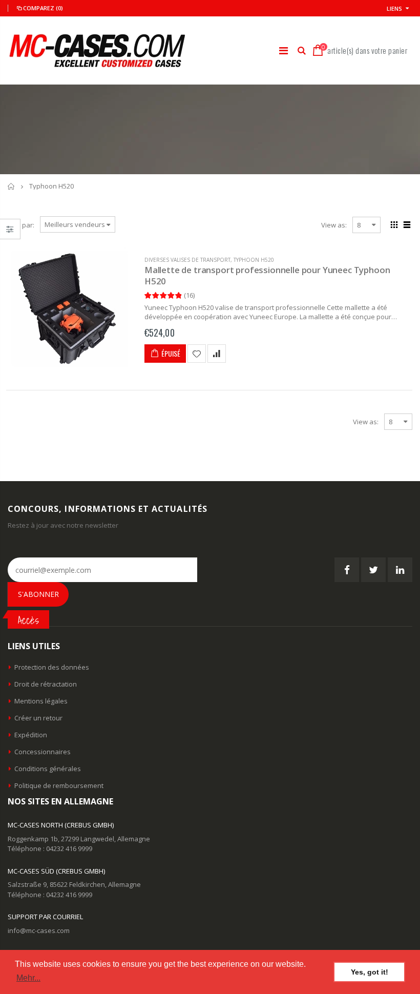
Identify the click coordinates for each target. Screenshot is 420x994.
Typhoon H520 (254, 259)
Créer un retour (38, 717)
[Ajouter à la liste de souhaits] (196, 353)
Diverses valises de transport (187, 259)
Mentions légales (41, 701)
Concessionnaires (42, 751)
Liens (394, 8)
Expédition (30, 734)
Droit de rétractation (45, 684)
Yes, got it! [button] (369, 972)
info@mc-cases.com (39, 930)
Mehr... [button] (28, 978)
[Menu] (283, 50)
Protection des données (51, 667)
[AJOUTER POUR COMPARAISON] (216, 353)
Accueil (11, 186)
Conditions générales (47, 768)
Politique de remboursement (58, 785)
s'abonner (38, 594)
